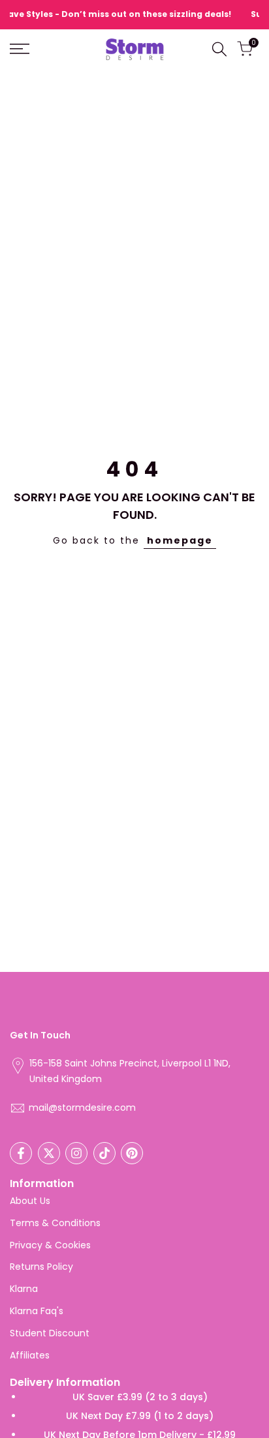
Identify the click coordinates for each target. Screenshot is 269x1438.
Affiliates (30, 1355)
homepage (180, 540)
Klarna (24, 1288)
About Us (30, 1200)
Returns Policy (41, 1266)
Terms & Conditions (55, 1222)
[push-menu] (19, 49)
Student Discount (49, 1333)
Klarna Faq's (36, 1310)
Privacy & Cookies (50, 1245)
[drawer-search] (219, 49)
